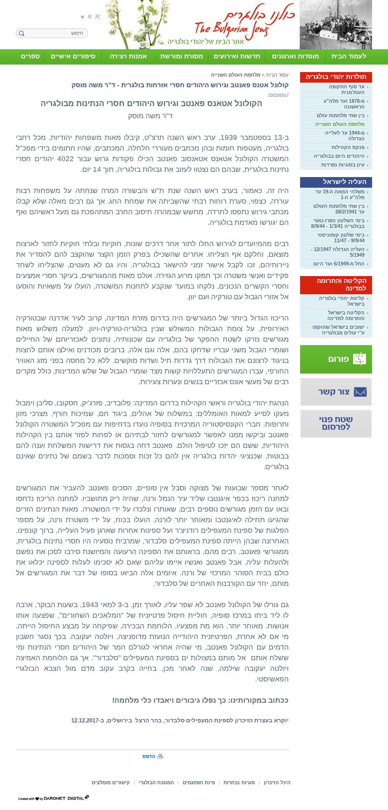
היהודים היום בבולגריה (339, 156)
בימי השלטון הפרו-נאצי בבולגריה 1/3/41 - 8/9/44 (338, 223)
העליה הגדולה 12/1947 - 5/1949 (338, 252)
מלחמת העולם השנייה (340, 124)
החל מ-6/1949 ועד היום (339, 264)
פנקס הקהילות (348, 147)
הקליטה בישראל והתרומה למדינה (346, 315)
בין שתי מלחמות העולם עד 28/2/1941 (339, 209)
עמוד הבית (277, 75)
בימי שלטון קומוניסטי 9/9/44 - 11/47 (341, 237)
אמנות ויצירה (128, 56)
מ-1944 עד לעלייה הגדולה (345, 135)
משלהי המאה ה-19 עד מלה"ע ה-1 (340, 194)
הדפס (148, 756)
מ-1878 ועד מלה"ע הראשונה (344, 104)
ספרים (30, 56)
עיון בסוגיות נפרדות (343, 165)
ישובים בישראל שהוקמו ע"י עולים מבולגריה (339, 330)
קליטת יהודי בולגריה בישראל (342, 301)
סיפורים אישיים (73, 56)
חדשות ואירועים (237, 56)
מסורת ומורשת (181, 56)
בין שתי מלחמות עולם (341, 115)
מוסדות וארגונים (295, 56)
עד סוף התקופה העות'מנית (347, 89)
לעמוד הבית (349, 56)
